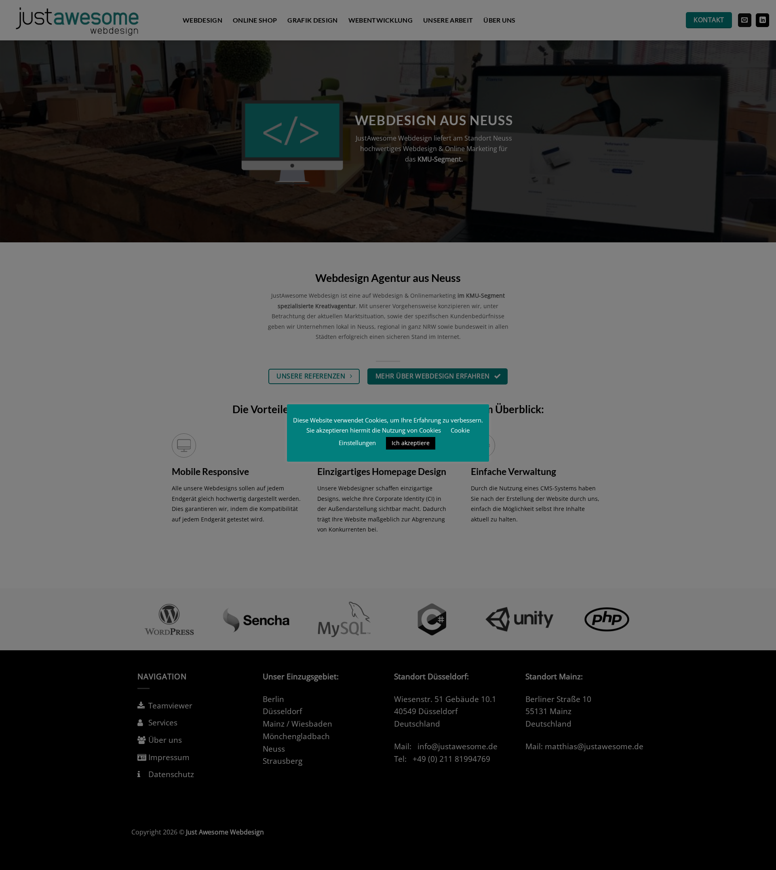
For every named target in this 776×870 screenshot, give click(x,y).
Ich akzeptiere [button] (411, 443)
